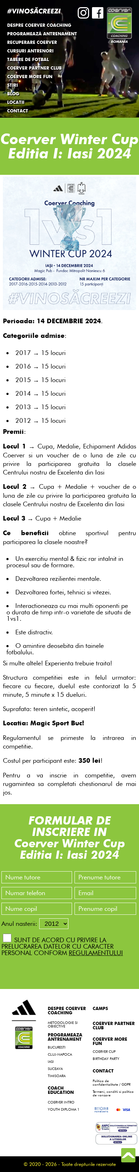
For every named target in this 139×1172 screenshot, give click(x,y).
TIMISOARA (57, 1076)
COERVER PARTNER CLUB (34, 68)
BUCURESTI (57, 1047)
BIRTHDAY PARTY (106, 1058)
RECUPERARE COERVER (32, 43)
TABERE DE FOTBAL (28, 60)
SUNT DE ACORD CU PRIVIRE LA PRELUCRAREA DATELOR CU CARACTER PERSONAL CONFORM (62, 946)
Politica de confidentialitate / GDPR (111, 1082)
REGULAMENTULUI (96, 953)
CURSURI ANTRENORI (30, 51)
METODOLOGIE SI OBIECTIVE (63, 1024)
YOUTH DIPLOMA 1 (63, 1109)
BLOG (13, 94)
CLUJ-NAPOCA (60, 1054)
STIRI (12, 85)
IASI (51, 1061)
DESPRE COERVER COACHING (67, 1011)
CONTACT (17, 111)
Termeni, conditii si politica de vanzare (113, 1093)
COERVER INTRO (61, 1102)
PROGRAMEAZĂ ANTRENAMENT (42, 34)
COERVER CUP (104, 1051)
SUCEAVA (55, 1068)
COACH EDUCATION (61, 1090)
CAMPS (100, 1009)
